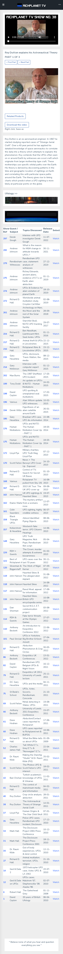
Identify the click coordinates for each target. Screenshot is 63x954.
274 (5, 291)
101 (5, 638)
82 (4, 665)
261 (5, 312)
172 (5, 453)
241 (5, 324)
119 (5, 575)
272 (5, 300)
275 (5, 277)
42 (4, 777)
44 (4, 758)
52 (4, 748)
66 (4, 711)
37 (4, 812)
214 (5, 367)
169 (5, 473)
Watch (56, 238)
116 (5, 599)
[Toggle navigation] (59, 5)
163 (5, 494)
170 (5, 463)
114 (5, 619)
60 (4, 731)
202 (5, 375)
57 (4, 740)
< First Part (11, 62)
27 (4, 860)
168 (5, 481)
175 (5, 441)
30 (4, 850)
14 (4, 870)
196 (5, 402)
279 (5, 263)
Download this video (17, 124)
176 (5, 428)
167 (5, 488)
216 (5, 349)
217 (5, 342)
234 (5, 333)
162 (5, 503)
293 (5, 250)
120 (5, 567)
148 (5, 541)
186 (5, 418)
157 (5, 529)
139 (5, 552)
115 (5, 609)
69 (4, 703)
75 (4, 693)
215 (5, 357)
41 (4, 787)
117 (5, 591)
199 (5, 383)
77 (4, 683)
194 (5, 410)
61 (4, 721)
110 (5, 629)
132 (5, 560)
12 (4, 882)
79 (4, 675)
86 (4, 657)
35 (4, 821)
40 (4, 796)
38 (4, 804)
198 (5, 393)
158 (5, 519)
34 (4, 831)
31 (4, 840)
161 (5, 511)
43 (4, 768)
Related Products (15, 116)
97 (4, 648)
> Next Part (24, 62)
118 (5, 584)
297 (5, 238)
